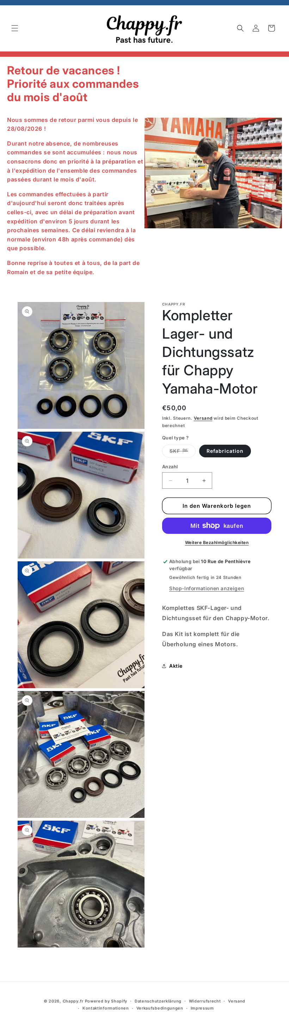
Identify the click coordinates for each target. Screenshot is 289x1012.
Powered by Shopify (106, 1001)
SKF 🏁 (183, 452)
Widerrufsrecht (205, 1001)
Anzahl (170, 466)
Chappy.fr (73, 1001)
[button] (15, 28)
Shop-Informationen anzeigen (206, 588)
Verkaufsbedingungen (159, 1008)
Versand (203, 418)
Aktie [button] (176, 666)
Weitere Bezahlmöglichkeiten (217, 542)
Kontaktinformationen (105, 1008)
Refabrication (225, 451)
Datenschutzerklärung (158, 1001)
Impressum (202, 1008)
